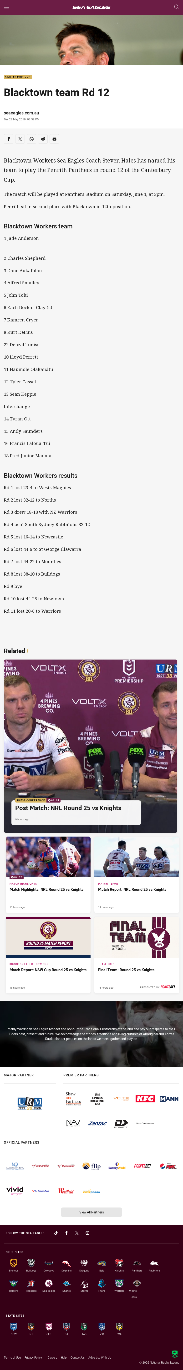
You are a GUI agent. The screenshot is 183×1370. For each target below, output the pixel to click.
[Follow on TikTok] (56, 1233)
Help (64, 1357)
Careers (52, 1357)
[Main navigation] (6, 7)
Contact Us (78, 1357)
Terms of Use (12, 1357)
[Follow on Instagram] (87, 1233)
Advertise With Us (99, 1357)
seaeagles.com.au (21, 113)
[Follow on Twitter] (77, 1233)
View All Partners (91, 1212)
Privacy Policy (33, 1357)
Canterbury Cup (17, 77)
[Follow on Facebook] (66, 1233)
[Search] (176, 7)
